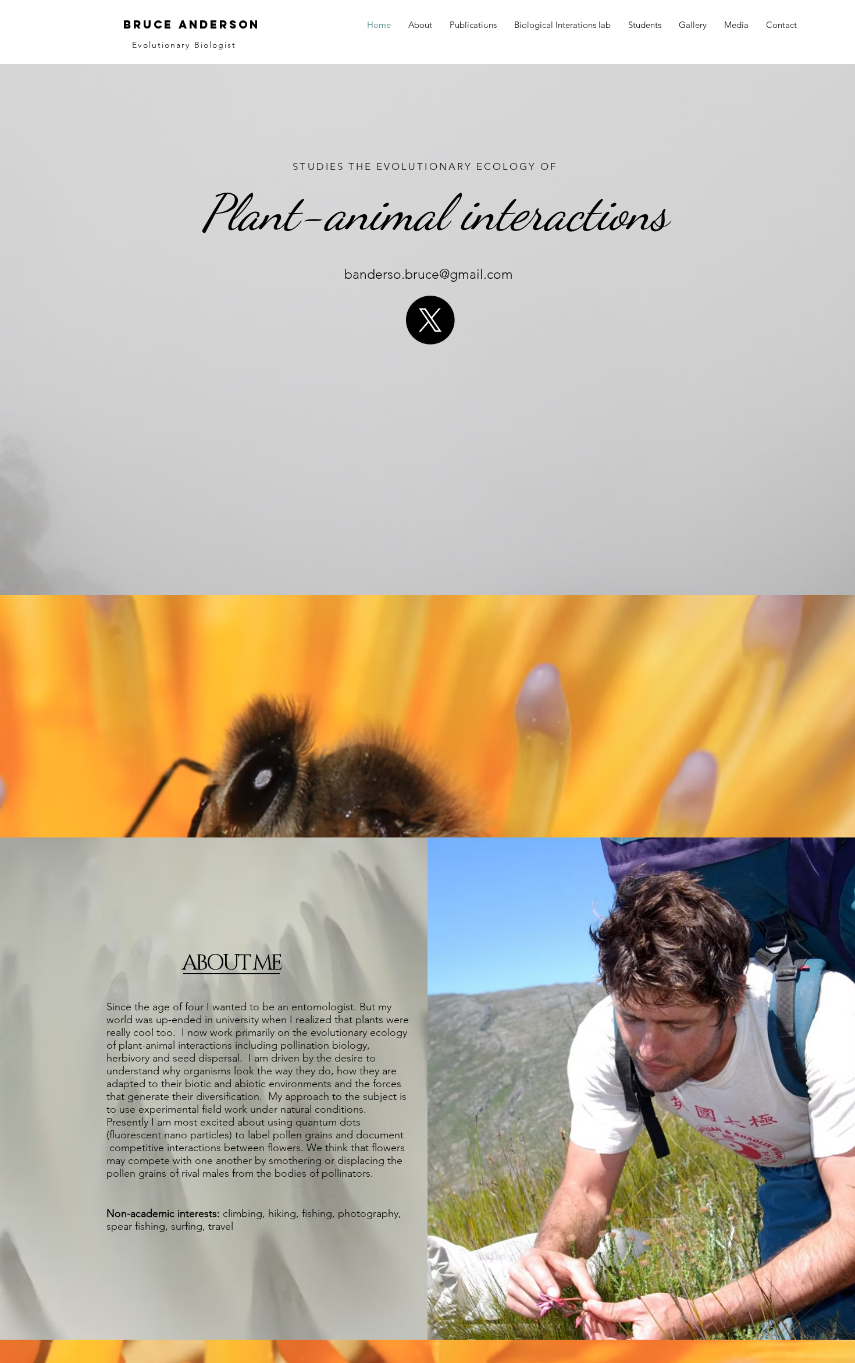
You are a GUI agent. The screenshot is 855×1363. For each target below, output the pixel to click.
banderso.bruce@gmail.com (428, 274)
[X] (430, 320)
